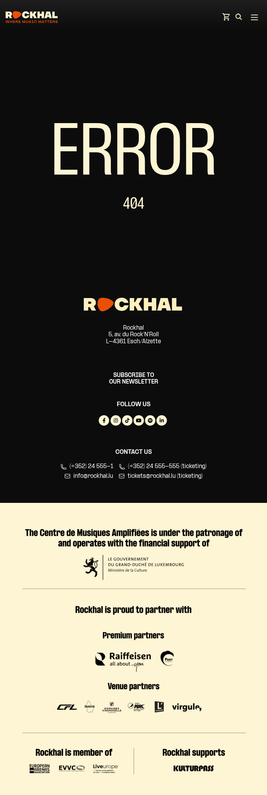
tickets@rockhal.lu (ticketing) (165, 476)
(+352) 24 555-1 (91, 466)
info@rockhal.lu (93, 476)
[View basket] (226, 19)
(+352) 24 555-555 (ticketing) (167, 466)
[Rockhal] (32, 18)
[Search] (238, 18)
